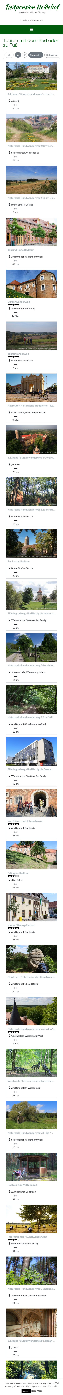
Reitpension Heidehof (31, 7)
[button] (31, 29)
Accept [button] (26, 1391)
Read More (36, 1390)
